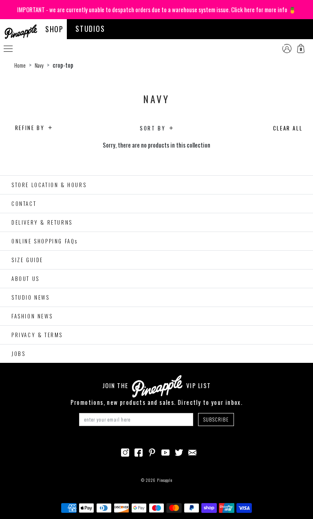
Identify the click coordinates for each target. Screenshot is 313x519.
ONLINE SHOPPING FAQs (44, 241)
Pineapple (164, 480)
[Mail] (192, 451)
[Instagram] (125, 451)
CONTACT (23, 203)
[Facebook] (138, 451)
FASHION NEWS (32, 316)
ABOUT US (25, 278)
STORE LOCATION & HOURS (48, 185)
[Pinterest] (152, 451)
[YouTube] (165, 451)
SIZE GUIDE (27, 260)
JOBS (18, 353)
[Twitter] (179, 451)
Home (20, 65)
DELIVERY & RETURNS (42, 222)
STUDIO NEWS (30, 297)
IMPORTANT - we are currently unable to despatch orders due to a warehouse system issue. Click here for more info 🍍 (156, 9)
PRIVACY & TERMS (37, 335)
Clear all (287, 128)
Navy (39, 65)
